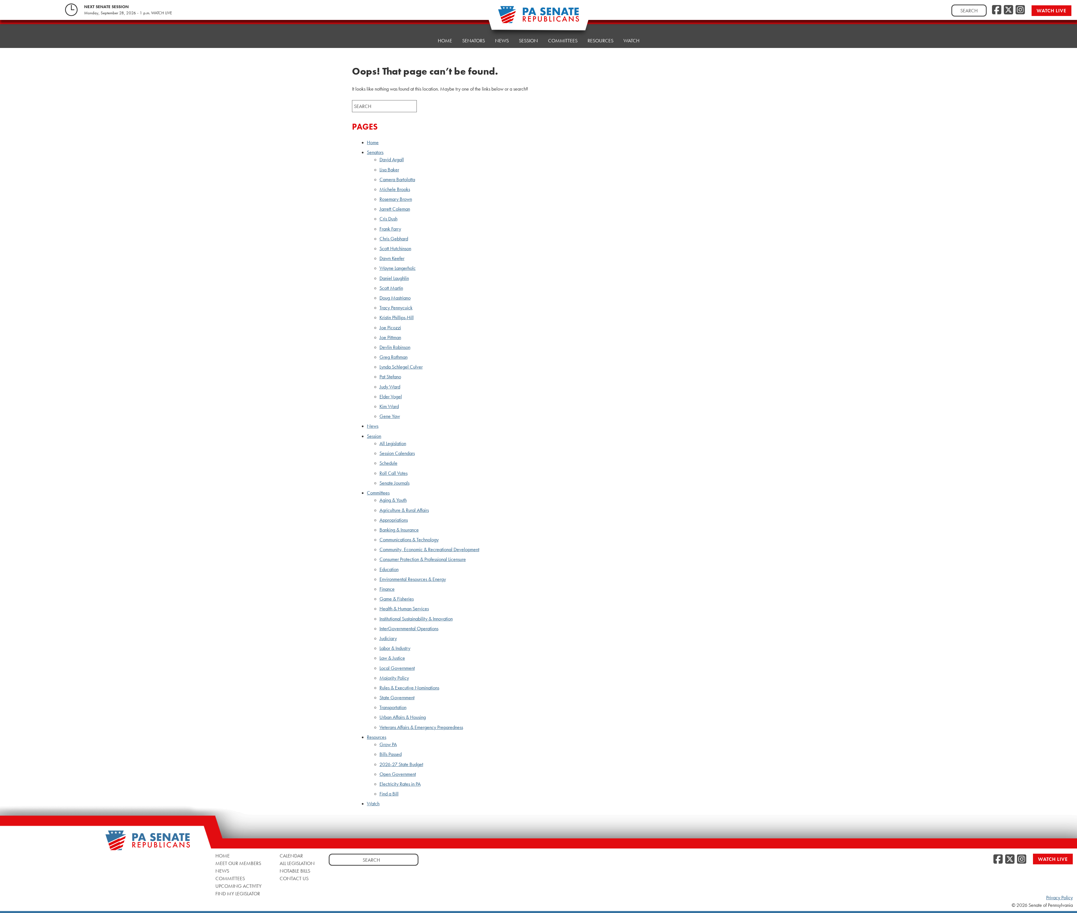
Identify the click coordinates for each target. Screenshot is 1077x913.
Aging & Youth (393, 500)
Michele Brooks (394, 189)
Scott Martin (391, 288)
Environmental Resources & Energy (412, 579)
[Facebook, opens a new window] (996, 10)
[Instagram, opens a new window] (1020, 10)
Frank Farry (390, 229)
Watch (631, 40)
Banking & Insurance (399, 530)
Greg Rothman (393, 357)
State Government (397, 697)
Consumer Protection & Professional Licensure (422, 559)
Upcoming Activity (238, 885)
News (502, 40)
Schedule (388, 463)
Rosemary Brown (395, 199)
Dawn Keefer (391, 258)
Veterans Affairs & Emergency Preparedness (421, 727)
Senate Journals (394, 483)
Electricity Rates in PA (400, 784)
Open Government (397, 774)
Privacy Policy (1059, 897)
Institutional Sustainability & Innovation (416, 619)
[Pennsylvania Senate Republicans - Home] (538, 17)
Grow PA (388, 744)
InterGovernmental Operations (408, 628)
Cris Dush (388, 219)
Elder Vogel (390, 397)
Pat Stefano (390, 377)
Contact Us (294, 878)
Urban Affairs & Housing (402, 717)
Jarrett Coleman (394, 209)
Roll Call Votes (393, 473)
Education (389, 569)
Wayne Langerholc (397, 268)
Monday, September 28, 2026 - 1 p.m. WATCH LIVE (128, 13)
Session (528, 40)
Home (445, 40)
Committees (562, 40)
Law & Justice (392, 658)
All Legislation (392, 443)
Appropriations (393, 520)
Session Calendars (397, 453)
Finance (387, 589)
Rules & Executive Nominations (409, 688)
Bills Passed (390, 754)
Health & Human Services (404, 609)
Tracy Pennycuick (396, 308)
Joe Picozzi (390, 328)
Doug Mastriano (395, 298)
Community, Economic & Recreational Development (429, 549)
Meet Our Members (238, 863)
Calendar (291, 855)
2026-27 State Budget (401, 764)
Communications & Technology (409, 540)
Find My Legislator (237, 893)
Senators (375, 152)
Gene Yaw (389, 416)
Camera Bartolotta (397, 179)
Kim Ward (389, 406)
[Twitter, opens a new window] (1008, 10)
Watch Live (1051, 10)
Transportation (392, 707)
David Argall (391, 160)
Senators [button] (473, 40)
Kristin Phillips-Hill (396, 317)
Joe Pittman (390, 337)
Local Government (397, 668)
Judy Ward (389, 387)
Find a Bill (389, 794)
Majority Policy (394, 678)
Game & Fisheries (396, 599)
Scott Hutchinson (395, 248)
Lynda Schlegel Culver (401, 367)
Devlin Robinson (394, 347)
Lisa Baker (389, 170)
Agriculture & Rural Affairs (404, 510)
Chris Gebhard (393, 239)
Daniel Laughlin (394, 278)
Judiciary (388, 638)
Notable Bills (295, 870)
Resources (600, 40)
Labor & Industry (394, 648)
